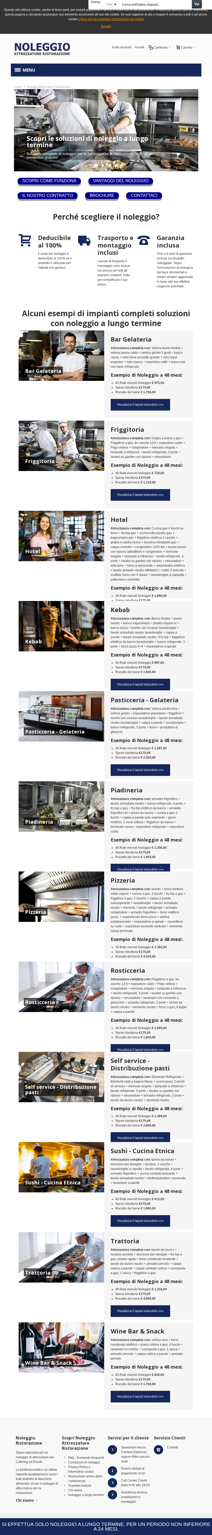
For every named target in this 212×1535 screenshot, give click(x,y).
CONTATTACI (144, 195)
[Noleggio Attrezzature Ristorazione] (42, 49)
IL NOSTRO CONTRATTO (47, 195)
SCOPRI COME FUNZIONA (49, 180)
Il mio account (121, 47)
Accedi (139, 47)
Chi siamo (25, 1500)
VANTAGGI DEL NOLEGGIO (120, 180)
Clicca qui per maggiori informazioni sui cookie (111, 19)
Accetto (106, 26)
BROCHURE (102, 195)
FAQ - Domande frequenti (86, 1458)
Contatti (172, 1447)
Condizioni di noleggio (84, 1462)
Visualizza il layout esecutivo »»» (140, 404)
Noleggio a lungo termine (86, 1495)
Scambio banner (80, 1485)
